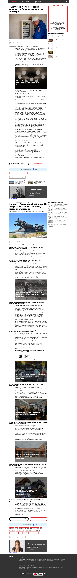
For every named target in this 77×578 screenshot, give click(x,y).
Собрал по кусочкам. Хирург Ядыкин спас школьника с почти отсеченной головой (60, 213)
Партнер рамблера (29, 573)
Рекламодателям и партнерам (24, 557)
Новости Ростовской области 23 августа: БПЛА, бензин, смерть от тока (58, 9)
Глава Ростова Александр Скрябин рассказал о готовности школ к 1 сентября (31, 455)
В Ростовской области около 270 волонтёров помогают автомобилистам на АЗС (31, 375)
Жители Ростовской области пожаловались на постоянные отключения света (30, 81)
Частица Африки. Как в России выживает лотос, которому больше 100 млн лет (60, 209)
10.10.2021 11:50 (11, 4)
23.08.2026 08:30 (12, 202)
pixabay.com (11, 40)
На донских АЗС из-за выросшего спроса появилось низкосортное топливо (58, 14)
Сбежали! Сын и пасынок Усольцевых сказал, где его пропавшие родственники (61, 205)
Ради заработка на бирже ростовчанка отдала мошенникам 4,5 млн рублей (58, 23)
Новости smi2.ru (13, 198)
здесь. (21, 158)
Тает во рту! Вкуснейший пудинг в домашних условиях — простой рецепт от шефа (60, 40)
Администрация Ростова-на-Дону (15, 238)
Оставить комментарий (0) (38, 163)
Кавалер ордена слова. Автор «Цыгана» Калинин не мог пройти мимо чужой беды (30, 293)
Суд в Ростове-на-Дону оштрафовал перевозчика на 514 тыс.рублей (28, 413)
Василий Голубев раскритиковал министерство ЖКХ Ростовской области (40, 182)
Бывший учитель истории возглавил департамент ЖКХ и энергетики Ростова (20, 182)
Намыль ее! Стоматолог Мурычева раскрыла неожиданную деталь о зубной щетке (60, 225)
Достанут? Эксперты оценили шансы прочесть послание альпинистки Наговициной (60, 48)
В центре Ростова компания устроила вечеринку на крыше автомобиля (58, 28)
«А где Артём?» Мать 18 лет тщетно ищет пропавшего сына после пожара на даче (60, 44)
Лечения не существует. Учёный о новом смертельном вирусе (60, 221)
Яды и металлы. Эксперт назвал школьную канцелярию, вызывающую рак (59, 56)
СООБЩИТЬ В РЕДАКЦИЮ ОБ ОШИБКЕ (38, 557)
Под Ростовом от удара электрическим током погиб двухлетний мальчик (58, 18)
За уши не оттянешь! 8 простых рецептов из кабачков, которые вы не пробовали (61, 52)
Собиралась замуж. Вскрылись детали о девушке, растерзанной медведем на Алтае (60, 36)
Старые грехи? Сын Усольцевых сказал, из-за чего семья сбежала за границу (60, 217)
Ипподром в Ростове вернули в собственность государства (26, 490)
